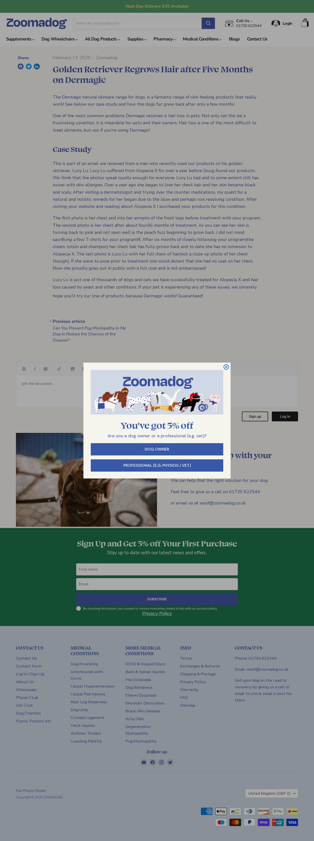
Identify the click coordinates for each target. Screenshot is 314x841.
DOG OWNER (157, 449)
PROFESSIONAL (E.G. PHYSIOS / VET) (157, 465)
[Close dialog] (226, 366)
